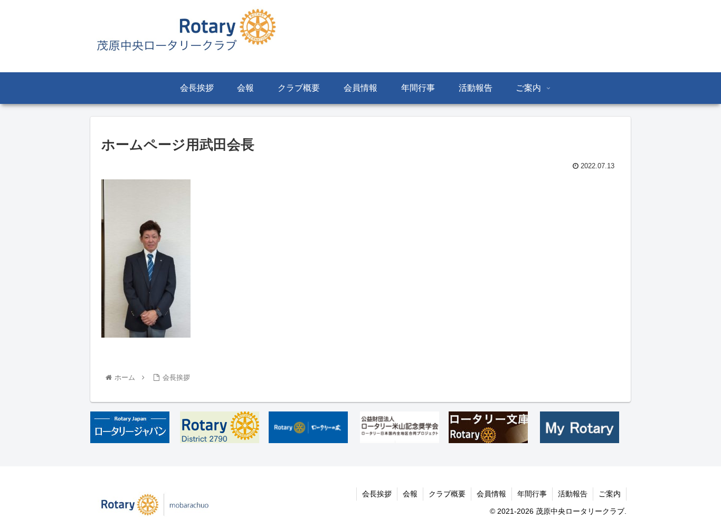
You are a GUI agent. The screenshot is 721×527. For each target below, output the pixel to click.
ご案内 (610, 494)
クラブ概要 (447, 494)
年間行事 (532, 494)
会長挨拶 (377, 494)
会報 (410, 494)
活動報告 (572, 494)
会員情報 (491, 494)
